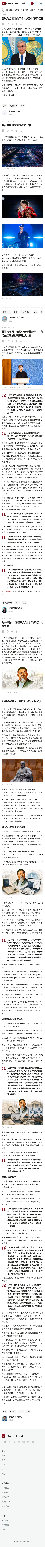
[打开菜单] (41, 3)
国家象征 (5, 1497)
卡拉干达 (6, 312)
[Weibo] (19, 1442)
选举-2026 (9, 10)
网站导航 (5, 1520)
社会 (24, 603)
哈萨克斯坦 (25, 312)
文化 (15, 312)
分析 (3, 1465)
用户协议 (5, 1488)
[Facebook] (16, 24)
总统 (4, 106)
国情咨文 (33, 10)
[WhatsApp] (7, 24)
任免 (22, 10)
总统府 (17, 10)
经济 (3, 1469)
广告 (3, 1529)
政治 (3, 1460)
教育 (4, 1411)
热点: (3, 10)
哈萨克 (12, 1411)
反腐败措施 (6, 1502)
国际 (3, 1474)
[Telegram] (12, 24)
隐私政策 (5, 1492)
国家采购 (5, 1506)
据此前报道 (6, 591)
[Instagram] (3, 24)
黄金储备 (13, 106)
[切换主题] (33, 3)
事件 (27, 10)
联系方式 (5, 1525)
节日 (23, 106)
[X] (21, 24)
